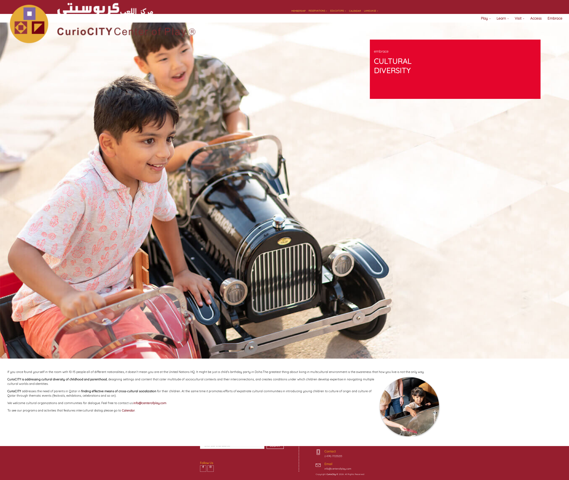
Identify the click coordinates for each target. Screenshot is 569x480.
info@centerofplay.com (150, 403)
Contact (330, 451)
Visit (518, 18)
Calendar (355, 10)
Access (536, 18)
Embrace (555, 18)
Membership (298, 10)
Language (370, 10)
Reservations (317, 10)
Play (484, 18)
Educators (337, 10)
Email (329, 464)
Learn (501, 18)
